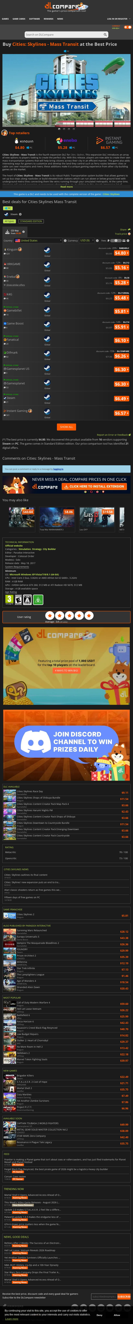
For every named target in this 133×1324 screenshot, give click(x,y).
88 (7, 268)
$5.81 (121, 311)
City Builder (49, 549)
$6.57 (121, 413)
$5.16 (121, 267)
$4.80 (121, 253)
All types (9, 221)
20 (7, 343)
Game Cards (19, 18)
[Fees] (115, 240)
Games (5, 18)
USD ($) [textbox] (85, 240)
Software (34, 18)
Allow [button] (117, 1315)
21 (7, 402)
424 (8, 253)
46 (7, 298)
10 (7, 314)
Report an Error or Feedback (112, 434)
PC (9, 208)
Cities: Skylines (111, 194)
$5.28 (121, 282)
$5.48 (121, 298)
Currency (73, 241)
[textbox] (27, 240)
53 (7, 387)
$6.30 (121, 369)
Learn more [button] (11, 1319)
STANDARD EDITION (31, 221)
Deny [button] (99, 1315)
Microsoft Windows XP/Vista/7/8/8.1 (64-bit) (34, 574)
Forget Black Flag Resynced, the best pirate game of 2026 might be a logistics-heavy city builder (56, 1169)
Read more (66, 186)
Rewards (48, 18)
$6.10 (121, 340)
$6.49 (121, 398)
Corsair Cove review (15, 1176)
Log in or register (117, 18)
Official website (14, 545)
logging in (58, 469)
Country (8, 241)
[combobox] (38, 240)
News (60, 18)
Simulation (25, 549)
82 (7, 356)
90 (7, 280)
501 (8, 415)
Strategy (37, 549)
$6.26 (121, 356)
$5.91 (121, 327)
